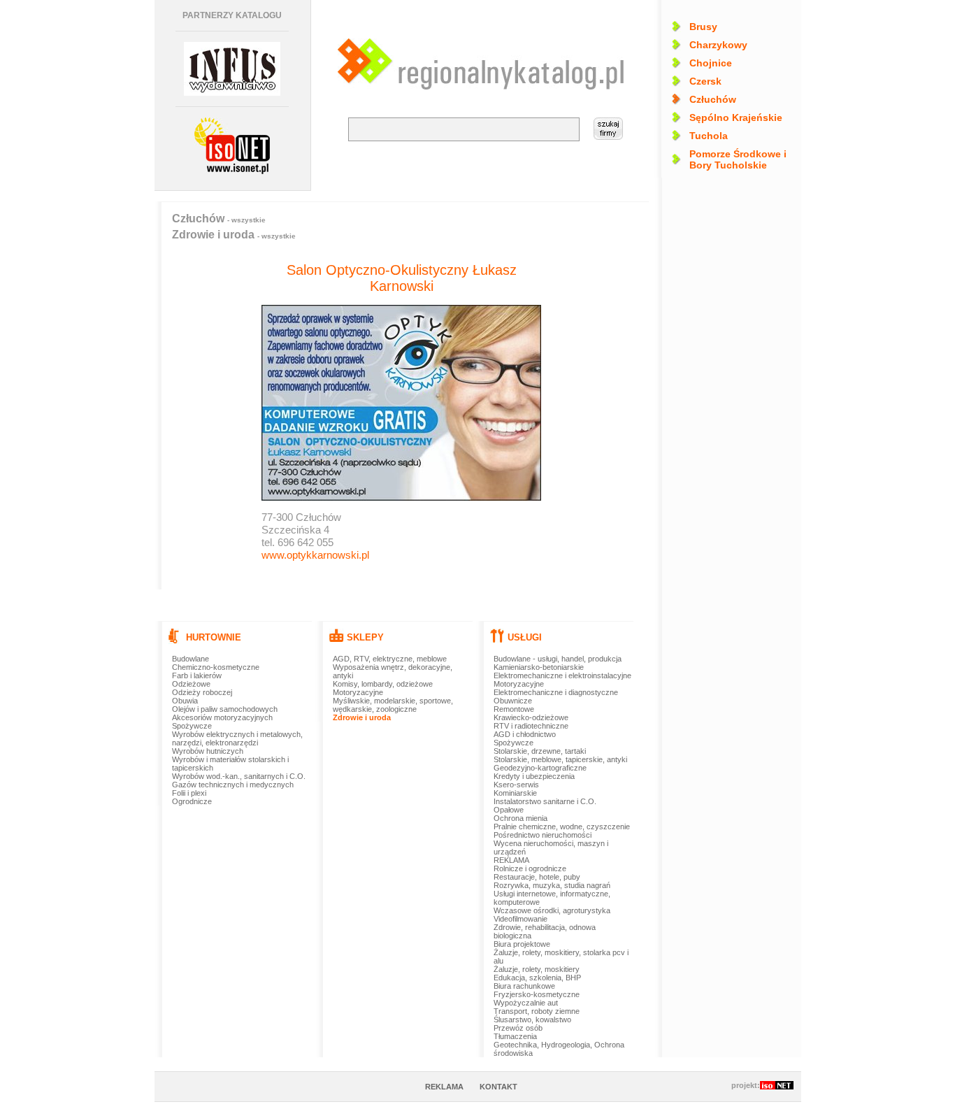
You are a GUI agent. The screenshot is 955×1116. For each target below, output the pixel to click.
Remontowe (514, 709)
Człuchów (712, 99)
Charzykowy (718, 44)
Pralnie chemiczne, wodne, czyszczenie (562, 826)
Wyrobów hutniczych (207, 751)
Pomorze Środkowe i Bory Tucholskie (738, 159)
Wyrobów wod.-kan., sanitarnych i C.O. (239, 776)
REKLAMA (511, 860)
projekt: (745, 1085)
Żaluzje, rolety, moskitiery (537, 969)
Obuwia (185, 700)
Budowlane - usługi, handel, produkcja (558, 658)
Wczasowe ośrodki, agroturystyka (552, 910)
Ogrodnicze (192, 801)
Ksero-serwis (516, 784)
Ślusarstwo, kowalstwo (532, 1019)
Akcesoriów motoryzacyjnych (222, 717)
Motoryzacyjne (358, 692)
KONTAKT (498, 1086)
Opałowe (509, 810)
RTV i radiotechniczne (531, 726)
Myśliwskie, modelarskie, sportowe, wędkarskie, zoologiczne (393, 704)
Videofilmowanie (520, 919)
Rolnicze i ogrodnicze (530, 868)
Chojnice (710, 63)
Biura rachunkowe (524, 986)
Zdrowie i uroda (234, 235)
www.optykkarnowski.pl (315, 555)
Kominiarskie (515, 793)
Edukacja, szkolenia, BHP (537, 977)
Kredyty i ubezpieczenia (534, 776)
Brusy (703, 26)
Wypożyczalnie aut (526, 1003)
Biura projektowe (522, 944)
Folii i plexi (189, 793)
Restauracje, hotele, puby (537, 877)
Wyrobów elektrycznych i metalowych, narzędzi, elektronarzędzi (237, 738)
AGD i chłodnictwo (525, 734)
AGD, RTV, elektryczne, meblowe (390, 658)
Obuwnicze (513, 700)
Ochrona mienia (520, 818)
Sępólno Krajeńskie (735, 117)
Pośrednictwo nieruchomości (542, 835)
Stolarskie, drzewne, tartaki (540, 751)
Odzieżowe (191, 684)
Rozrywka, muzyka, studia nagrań (552, 885)
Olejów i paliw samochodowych (225, 709)
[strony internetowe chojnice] (232, 145)
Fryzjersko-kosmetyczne (537, 994)
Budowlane (190, 658)
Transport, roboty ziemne (537, 1011)
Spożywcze (192, 726)
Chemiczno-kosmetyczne (215, 667)
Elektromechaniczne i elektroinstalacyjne (562, 675)
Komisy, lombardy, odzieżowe (383, 684)
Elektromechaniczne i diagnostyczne (556, 692)
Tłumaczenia (515, 1036)
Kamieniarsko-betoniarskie (539, 667)
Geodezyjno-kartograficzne (540, 768)
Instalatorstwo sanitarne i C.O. (545, 801)
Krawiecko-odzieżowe (531, 717)
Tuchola (708, 135)
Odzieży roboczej (202, 692)
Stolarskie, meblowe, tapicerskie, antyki (560, 759)
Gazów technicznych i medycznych (233, 784)
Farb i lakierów (197, 675)
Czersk (705, 81)
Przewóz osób (518, 1028)
